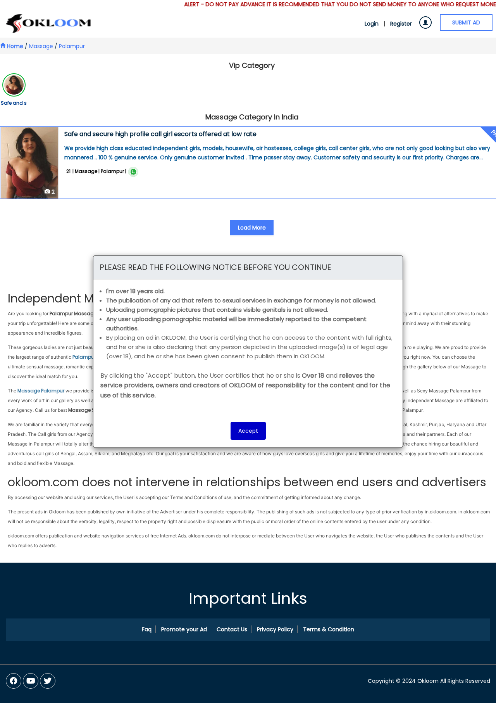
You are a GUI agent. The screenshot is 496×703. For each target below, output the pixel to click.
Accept (248, 431)
